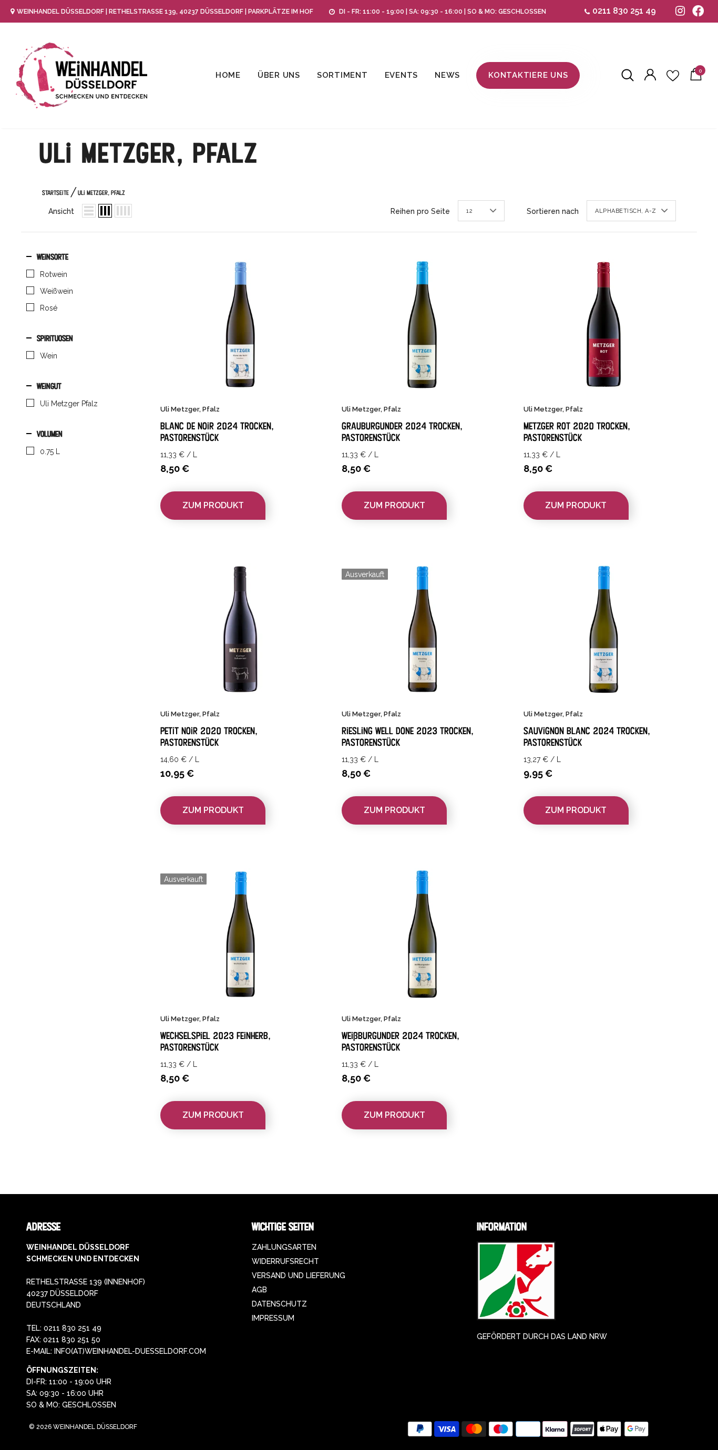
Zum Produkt (213, 505)
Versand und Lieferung (298, 1275)
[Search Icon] (627, 75)
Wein (48, 356)
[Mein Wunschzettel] (672, 75)
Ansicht (61, 211)
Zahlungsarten (284, 1247)
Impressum (273, 1318)
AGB (259, 1290)
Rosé (48, 308)
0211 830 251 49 (624, 11)
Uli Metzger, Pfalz (101, 192)
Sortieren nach (553, 211)
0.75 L (50, 451)
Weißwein (56, 291)
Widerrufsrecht (285, 1261)
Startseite (55, 192)
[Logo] (81, 75)
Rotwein (53, 274)
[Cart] (696, 78)
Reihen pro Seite (420, 211)
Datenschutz (279, 1304)
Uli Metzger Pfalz (69, 403)
